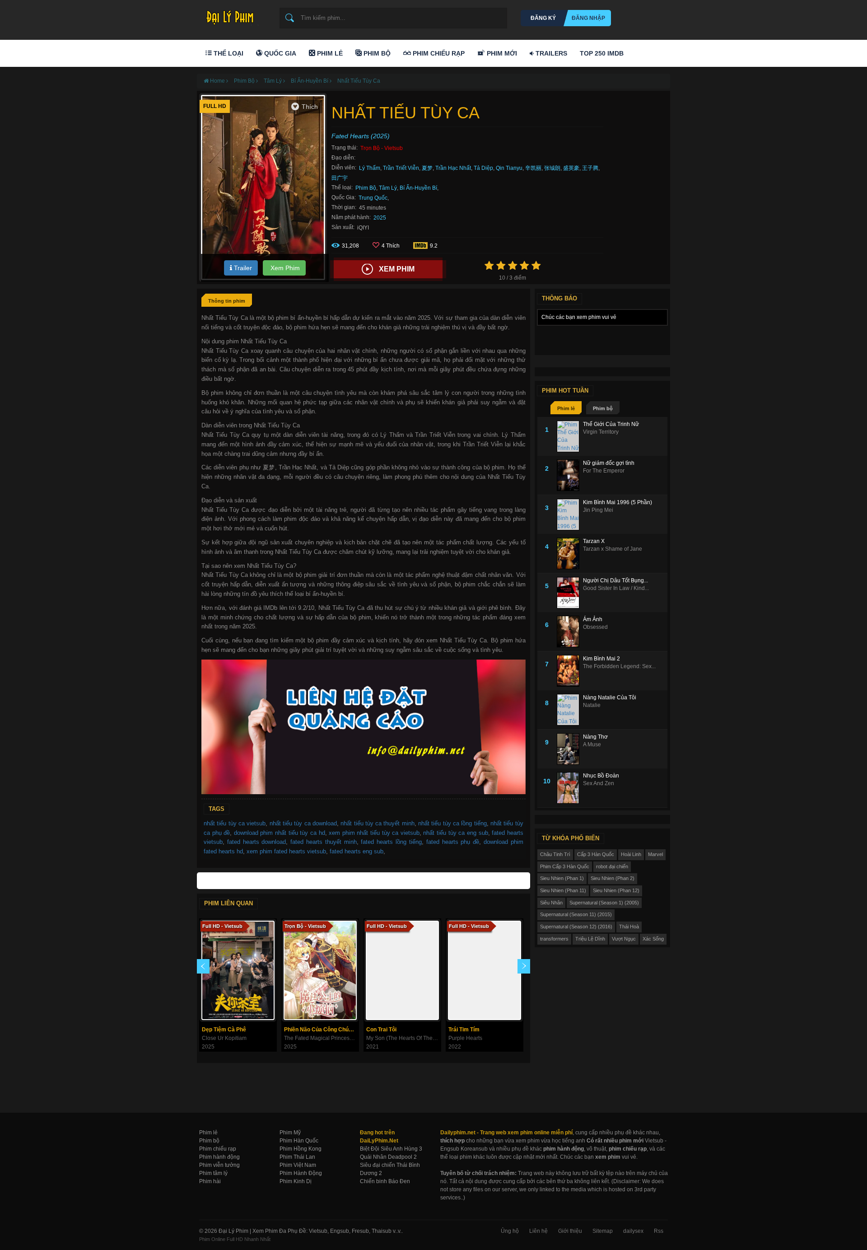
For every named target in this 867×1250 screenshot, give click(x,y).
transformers (554, 938)
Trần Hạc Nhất (453, 168)
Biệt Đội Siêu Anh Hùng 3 (391, 1149)
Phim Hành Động (301, 1173)
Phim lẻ (566, 408)
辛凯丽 (533, 168)
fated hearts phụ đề (452, 841)
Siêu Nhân (551, 902)
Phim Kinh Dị (296, 1181)
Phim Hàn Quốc (299, 1141)
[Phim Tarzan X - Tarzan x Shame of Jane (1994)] (570, 553)
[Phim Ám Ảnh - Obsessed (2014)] (570, 631)
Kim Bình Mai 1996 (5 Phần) (617, 502)
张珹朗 (552, 168)
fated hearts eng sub (356, 851)
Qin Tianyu (509, 168)
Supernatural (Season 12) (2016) (576, 926)
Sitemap (602, 1231)
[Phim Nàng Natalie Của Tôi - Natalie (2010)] (570, 710)
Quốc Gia (279, 53)
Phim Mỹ (290, 1132)
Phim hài (210, 1181)
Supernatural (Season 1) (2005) (604, 902)
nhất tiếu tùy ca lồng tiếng (452, 823)
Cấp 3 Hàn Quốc (595, 854)
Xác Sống (653, 938)
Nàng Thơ (595, 737)
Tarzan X (594, 541)
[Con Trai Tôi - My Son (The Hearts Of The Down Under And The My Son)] (402, 970)
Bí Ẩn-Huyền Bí (418, 188)
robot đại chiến (612, 866)
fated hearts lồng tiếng (391, 841)
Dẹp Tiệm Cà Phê (224, 1029)
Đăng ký (543, 18)
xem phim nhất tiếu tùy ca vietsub (374, 832)
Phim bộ (603, 408)
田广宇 (339, 178)
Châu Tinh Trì (555, 854)
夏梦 (427, 168)
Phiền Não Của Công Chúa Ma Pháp (321, 1029)
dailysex (633, 1231)
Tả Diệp (483, 168)
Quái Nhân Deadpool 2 (388, 1157)
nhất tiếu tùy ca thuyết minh (377, 823)
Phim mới (501, 53)
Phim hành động (219, 1157)
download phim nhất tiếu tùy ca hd (279, 832)
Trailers (550, 53)
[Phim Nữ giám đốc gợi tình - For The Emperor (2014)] (570, 475)
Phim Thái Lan (297, 1157)
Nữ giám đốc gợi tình (608, 463)
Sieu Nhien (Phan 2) (612, 878)
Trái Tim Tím (464, 1029)
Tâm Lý (388, 188)
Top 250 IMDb (602, 53)
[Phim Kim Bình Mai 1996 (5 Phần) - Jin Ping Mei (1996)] (570, 514)
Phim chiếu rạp (217, 1149)
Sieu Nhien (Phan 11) (563, 890)
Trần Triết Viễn (401, 168)
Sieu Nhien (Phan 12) (616, 890)
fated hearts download (256, 841)
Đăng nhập (588, 18)
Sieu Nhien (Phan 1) (562, 878)
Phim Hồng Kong (301, 1149)
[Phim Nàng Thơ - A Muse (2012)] (570, 749)
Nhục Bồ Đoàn (601, 775)
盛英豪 (571, 168)
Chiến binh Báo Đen (385, 1181)
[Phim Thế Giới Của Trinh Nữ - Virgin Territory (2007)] (570, 436)
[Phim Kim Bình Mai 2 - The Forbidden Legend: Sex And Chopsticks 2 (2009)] (570, 671)
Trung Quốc (373, 198)
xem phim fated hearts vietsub (286, 851)
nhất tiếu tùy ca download (303, 823)
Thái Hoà (629, 926)
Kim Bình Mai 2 (601, 658)
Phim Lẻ (329, 53)
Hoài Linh (631, 854)
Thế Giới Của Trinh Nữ (611, 424)
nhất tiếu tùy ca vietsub (235, 823)
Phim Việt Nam (298, 1165)
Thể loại (227, 53)
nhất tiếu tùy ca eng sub (455, 832)
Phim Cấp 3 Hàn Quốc (564, 866)
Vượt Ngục (624, 938)
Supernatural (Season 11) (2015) (576, 914)
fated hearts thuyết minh (323, 841)
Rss (658, 1231)
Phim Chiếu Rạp (438, 53)
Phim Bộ (376, 53)
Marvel (655, 854)
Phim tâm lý (213, 1173)
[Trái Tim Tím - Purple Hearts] (484, 970)
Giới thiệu (570, 1231)
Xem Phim (284, 268)
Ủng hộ (510, 1231)
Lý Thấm (369, 168)
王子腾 (590, 168)
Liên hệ (538, 1231)
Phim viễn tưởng (219, 1165)
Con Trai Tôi (381, 1029)
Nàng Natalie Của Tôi (609, 697)
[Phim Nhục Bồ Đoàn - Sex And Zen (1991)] (570, 788)
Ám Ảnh (592, 619)
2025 (379, 218)
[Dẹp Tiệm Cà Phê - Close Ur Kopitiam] (238, 970)
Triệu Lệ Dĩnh (590, 938)
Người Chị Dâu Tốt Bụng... (615, 580)
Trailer (242, 268)
